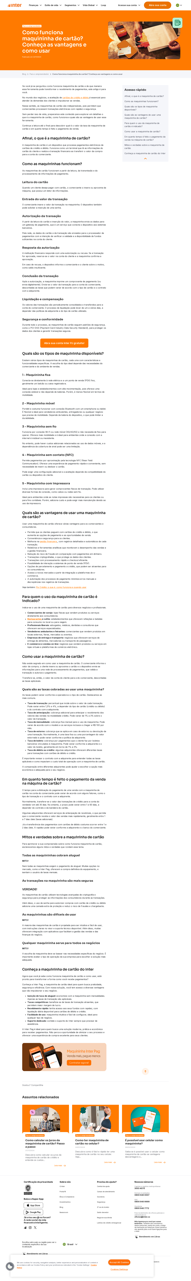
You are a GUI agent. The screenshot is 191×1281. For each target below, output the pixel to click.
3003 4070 (139, 1188)
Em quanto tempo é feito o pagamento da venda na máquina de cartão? (144, 138)
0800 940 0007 (141, 1195)
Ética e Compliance (67, 1197)
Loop (103, 5)
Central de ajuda (103, 1186)
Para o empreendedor (39, 74)
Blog (24, 74)
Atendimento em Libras (149, 1236)
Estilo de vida (51, 5)
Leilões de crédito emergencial (109, 1223)
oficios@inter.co (142, 1217)
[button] (10, 1266)
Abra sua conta (157, 5)
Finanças (33, 5)
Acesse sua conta (127, 5)
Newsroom (64, 1212)
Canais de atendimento (106, 1192)
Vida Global (88, 5)
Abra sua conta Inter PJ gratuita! (64, 343)
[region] (82, 1266)
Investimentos (65, 1202)
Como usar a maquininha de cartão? (142, 131)
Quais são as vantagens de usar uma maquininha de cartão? (142, 116)
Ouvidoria (100, 1197)
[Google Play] (33, 1212)
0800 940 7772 (141, 1208)
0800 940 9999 (142, 1201)
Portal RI (63, 1192)
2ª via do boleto (103, 1207)
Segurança (101, 1202)
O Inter (62, 1186)
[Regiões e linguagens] (179, 5)
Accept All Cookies (119, 1262)
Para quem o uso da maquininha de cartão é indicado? (141, 125)
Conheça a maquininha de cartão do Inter (145, 153)
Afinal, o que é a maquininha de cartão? (144, 96)
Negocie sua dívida (104, 1218)
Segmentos (70, 5)
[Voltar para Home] (14, 5)
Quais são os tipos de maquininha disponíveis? (140, 108)
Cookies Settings (119, 1269)
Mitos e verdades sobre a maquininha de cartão (144, 146)
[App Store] (33, 1205)
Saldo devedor (102, 1212)
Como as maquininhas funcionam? (141, 101)
